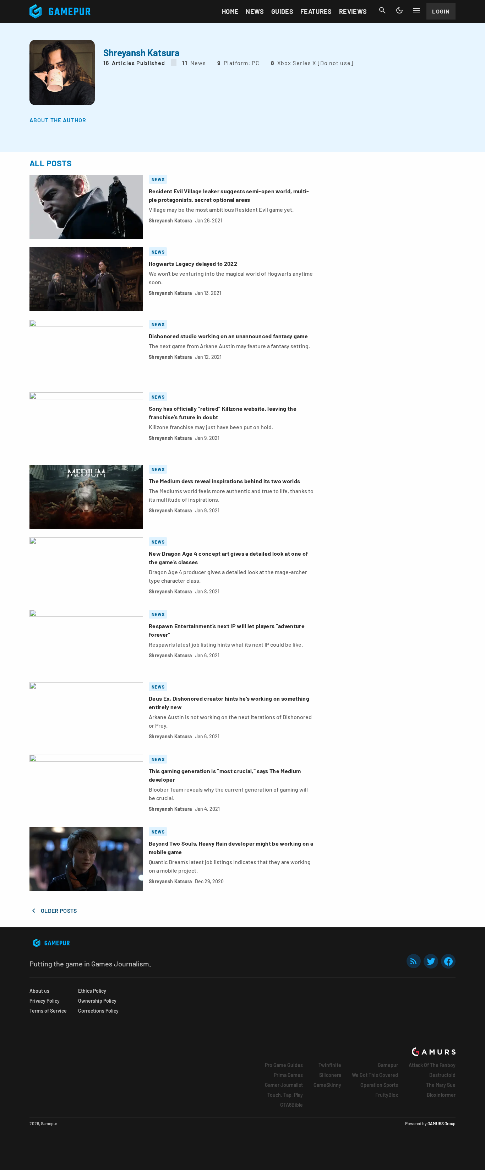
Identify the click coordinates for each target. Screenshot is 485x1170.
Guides (282, 11)
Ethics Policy (92, 991)
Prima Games (288, 1075)
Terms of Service (48, 1011)
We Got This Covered (375, 1075)
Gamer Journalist (284, 1085)
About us (39, 991)
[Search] (382, 10)
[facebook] (448, 961)
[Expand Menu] (416, 10)
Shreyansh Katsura (170, 220)
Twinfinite (329, 1065)
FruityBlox (386, 1095)
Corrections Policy (98, 1011)
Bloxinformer (441, 1095)
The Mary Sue (441, 1085)
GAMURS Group (441, 1123)
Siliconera (330, 1075)
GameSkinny (327, 1085)
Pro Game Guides (284, 1065)
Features (316, 11)
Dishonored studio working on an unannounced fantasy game (228, 336)
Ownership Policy (97, 1001)
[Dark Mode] (399, 10)
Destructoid (442, 1075)
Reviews (353, 11)
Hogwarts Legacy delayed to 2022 (193, 263)
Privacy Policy (44, 1001)
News (255, 11)
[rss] (414, 961)
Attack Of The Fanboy (432, 1065)
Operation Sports (379, 1085)
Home (230, 11)
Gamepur (388, 1065)
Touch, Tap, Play (285, 1095)
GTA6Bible (291, 1105)
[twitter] (431, 961)
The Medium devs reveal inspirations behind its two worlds (224, 481)
